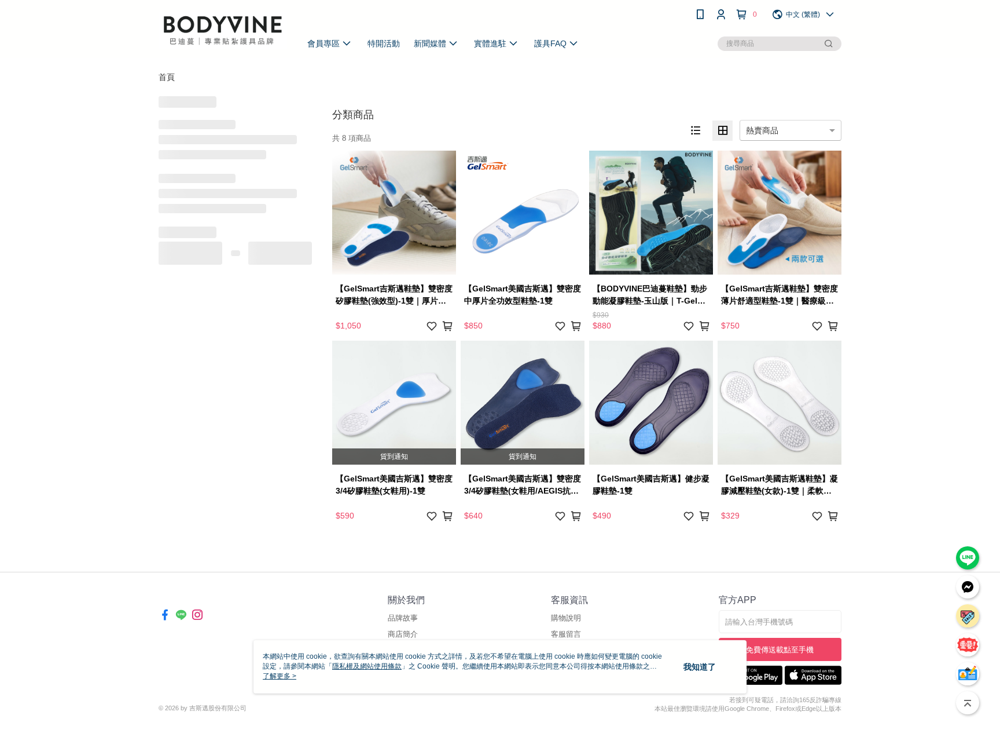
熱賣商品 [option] (762, 130)
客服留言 (566, 634)
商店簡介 (403, 634)
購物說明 (566, 618)
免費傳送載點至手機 (780, 649)
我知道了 (699, 666)
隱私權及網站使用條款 (367, 666)
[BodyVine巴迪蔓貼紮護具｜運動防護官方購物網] (223, 30)
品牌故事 (403, 618)
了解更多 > (279, 676)
